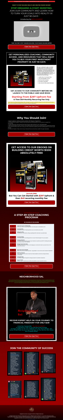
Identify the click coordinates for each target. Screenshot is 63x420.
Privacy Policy (29, 419)
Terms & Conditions (33, 419)
